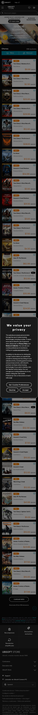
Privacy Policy (23, 343)
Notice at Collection (12, 346)
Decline (12, 390)
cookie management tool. (21, 350)
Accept (26, 390)
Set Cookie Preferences (19, 385)
